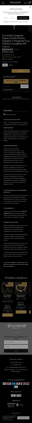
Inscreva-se (23, 18)
